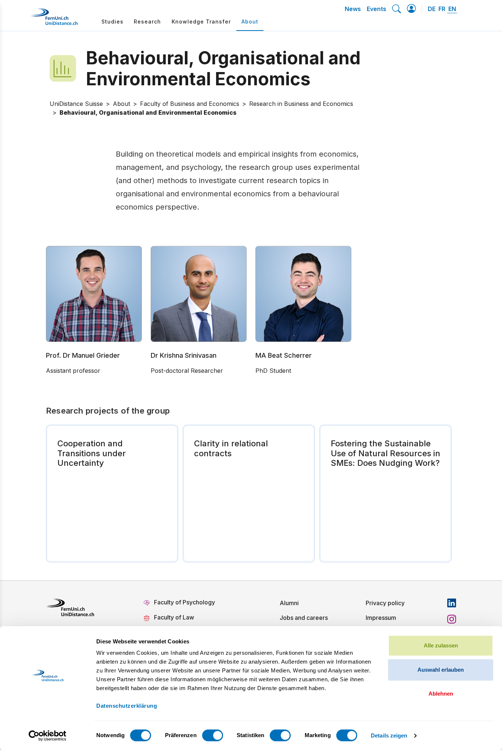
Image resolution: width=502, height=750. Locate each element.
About (249, 21)
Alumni (289, 603)
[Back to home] (54, 19)
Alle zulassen (441, 645)
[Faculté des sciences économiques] (68, 68)
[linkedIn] (451, 603)
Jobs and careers (304, 617)
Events (376, 8)
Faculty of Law (174, 617)
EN (452, 8)
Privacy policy (385, 603)
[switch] (212, 735)
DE (431, 8)
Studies (112, 21)
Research (147, 21)
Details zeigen (389, 735)
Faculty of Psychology (184, 602)
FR (441, 8)
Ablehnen (441, 693)
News (353, 8)
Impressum (381, 617)
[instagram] (451, 619)
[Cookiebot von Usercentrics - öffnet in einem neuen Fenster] (47, 735)
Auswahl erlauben (440, 670)
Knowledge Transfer (201, 21)
